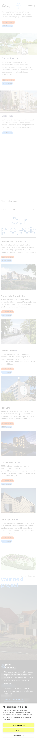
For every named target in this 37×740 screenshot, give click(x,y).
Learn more (6, 720)
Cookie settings (18, 736)
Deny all (18, 730)
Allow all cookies (18, 725)
